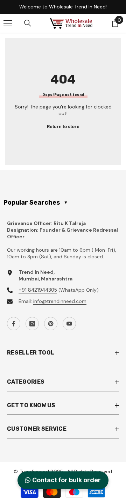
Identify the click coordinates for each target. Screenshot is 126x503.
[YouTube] (69, 323)
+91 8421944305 (38, 290)
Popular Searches (36, 202)
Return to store (63, 126)
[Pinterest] (50, 323)
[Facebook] (13, 323)
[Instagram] (32, 323)
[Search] (27, 23)
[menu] (8, 23)
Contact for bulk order (66, 480)
